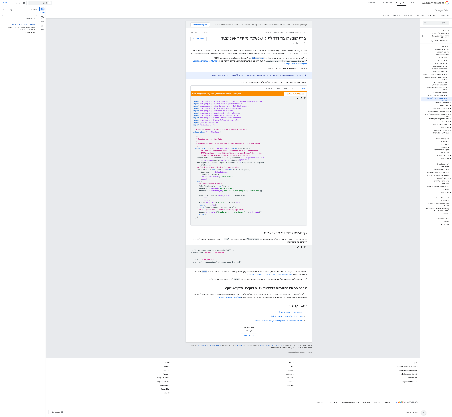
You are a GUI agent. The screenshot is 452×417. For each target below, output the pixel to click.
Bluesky (291, 370)
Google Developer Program (408, 366)
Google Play (165, 389)
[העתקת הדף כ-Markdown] (297, 43)
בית (412, 3)
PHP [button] (285, 88)
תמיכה (386, 15)
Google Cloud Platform (350, 402)
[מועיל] (196, 32)
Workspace (437, 2)
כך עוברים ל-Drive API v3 (221, 76)
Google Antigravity (163, 382)
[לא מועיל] (192, 32)
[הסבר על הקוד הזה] (298, 98)
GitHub (233, 76)
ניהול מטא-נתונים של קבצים (230, 297)
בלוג (292, 366)
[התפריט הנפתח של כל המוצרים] (380, 3)
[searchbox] (436, 23)
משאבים (371, 3)
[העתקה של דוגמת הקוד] (305, 98)
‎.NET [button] (278, 88)
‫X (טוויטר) (290, 382)
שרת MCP (408, 15)
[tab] (303, 88)
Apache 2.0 (238, 345)
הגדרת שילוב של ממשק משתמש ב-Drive (287, 316)
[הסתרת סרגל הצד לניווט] (423, 412)
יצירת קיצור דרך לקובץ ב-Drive (291, 312)
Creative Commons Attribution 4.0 (270, 345)
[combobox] (40, 3)
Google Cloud (165, 385)
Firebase (166, 374)
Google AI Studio (163, 378)
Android (167, 366)
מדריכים (431, 15)
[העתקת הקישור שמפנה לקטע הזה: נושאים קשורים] (286, 306)
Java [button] (303, 88)
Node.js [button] (269, 88)
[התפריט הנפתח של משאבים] (365, 3)
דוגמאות (396, 15)
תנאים (415, 412)
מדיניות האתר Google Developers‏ (209, 345)
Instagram (290, 374)
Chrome (166, 370)
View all (167, 393)
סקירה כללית (444, 15)
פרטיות (408, 412)
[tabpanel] (249, 158)
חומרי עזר (420, 15)
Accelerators (413, 378)
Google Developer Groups (408, 370)
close (3, 9)
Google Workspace (292, 32)
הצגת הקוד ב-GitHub (295, 94)
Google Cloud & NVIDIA (409, 382)
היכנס (5, 3)
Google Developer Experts (408, 374)
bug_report (11, 9)
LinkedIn (290, 378)
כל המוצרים (387, 3)
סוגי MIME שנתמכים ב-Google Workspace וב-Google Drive (279, 320)
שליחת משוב (198, 39)
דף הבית (304, 32)
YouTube (290, 385)
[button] (436, 52)
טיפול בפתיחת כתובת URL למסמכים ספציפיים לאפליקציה (269, 274)
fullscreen (7, 9)
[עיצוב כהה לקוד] (301, 98)
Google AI (333, 402)
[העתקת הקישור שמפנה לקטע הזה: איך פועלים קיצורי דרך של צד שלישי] (261, 233)
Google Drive (401, 3)
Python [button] (294, 88)
